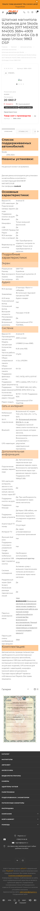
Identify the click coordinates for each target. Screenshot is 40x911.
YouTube (22, 860)
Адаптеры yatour (10, 786)
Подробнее (20, 7)
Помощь (6, 825)
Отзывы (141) (23, 131)
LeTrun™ (19, 674)
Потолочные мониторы (13, 803)
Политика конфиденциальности (20, 875)
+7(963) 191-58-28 (21, 839)
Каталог (5, 754)
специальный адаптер (25, 558)
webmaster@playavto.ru (28, 892)
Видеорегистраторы (11, 776)
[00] (20, 80)
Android (17, 186)
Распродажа (8, 808)
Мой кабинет (8, 819)
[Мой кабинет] (32, 12)
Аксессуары (7, 770)
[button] (17, 84)
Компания (7, 814)
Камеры (5, 781)
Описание (8, 131)
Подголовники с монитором (15, 797)
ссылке (19, 246)
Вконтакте (17, 860)
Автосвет (6, 765)
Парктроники (8, 792)
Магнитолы (7, 759)
